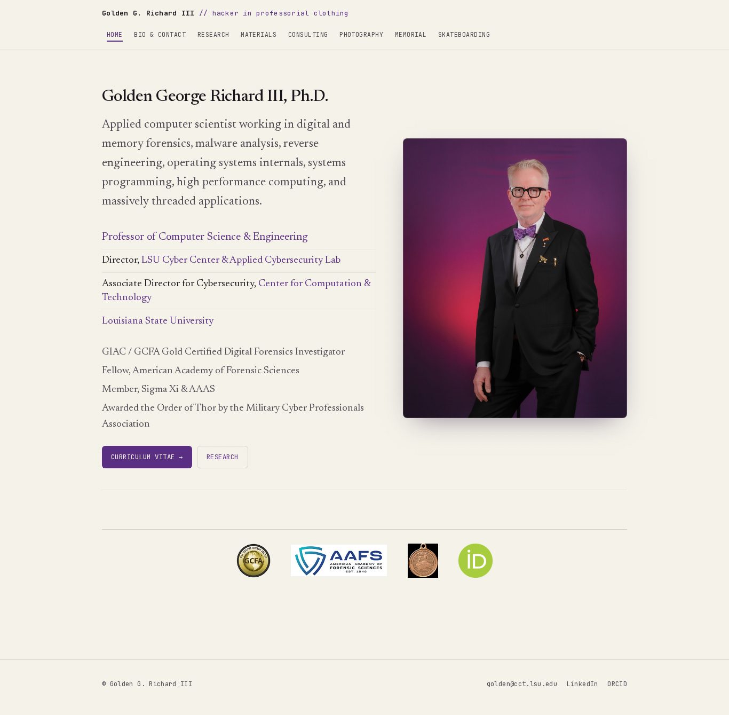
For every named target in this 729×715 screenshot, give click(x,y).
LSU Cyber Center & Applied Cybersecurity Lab (240, 260)
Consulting (308, 34)
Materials (258, 34)
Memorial (411, 34)
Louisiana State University (157, 321)
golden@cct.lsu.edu (522, 684)
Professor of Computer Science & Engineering (205, 237)
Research (213, 34)
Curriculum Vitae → (147, 456)
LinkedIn (582, 684)
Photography (361, 34)
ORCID (617, 684)
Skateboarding (464, 34)
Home (115, 34)
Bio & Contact (160, 34)
